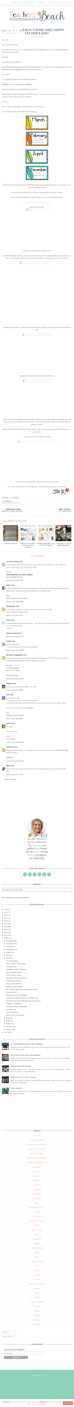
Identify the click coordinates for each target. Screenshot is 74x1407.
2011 (6, 1032)
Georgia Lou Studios (55, 1402)
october (37, 1275)
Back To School (37, 1153)
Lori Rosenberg (12, 561)
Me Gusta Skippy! (12, 961)
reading (37, 1288)
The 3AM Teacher (12, 668)
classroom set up (37, 1221)
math (37, 1257)
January (9, 1029)
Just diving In (10, 739)
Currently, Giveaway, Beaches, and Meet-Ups (22, 998)
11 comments (6, 501)
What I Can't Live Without (15, 1015)
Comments (8, 1336)
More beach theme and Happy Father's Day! (21, 989)
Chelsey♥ (9, 758)
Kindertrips (10, 606)
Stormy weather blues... (14, 972)
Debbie (9, 683)
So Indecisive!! (11, 1009)
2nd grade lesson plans (37, 1144)
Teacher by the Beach (18, 1402)
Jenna (8, 723)
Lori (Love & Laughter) (24, 84)
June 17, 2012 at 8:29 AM (14, 601)
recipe (37, 1293)
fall (37, 1234)
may (37, 1266)
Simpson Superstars (13, 633)
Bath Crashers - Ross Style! (15, 964)
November (10, 944)
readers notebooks (37, 1284)
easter (37, 1225)
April (8, 1021)
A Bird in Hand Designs (38, 1404)
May (8, 1018)
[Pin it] (20, 30)
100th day (37, 1135)
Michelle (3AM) (7, 84)
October (9, 947)
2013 (6, 935)
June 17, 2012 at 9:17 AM (14, 615)
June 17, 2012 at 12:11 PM (14, 679)
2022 (6, 915)
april (37, 1203)
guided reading (37, 1248)
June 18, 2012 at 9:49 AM (15, 761)
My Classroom (27, 2)
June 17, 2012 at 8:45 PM (14, 742)
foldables (37, 1239)
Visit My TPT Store (13, 670)
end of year (37, 1230)
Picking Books (11, 967)
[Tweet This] (9, 30)
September (10, 949)
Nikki (8, 766)
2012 (6, 938)
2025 (6, 909)
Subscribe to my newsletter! (14, 1350)
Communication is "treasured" (16, 1007)
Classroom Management (37, 1158)
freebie (37, 1243)
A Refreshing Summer (14, 981)
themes (37, 1315)
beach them (6, 503)
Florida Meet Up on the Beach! (17, 995)
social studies (37, 1302)
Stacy (8, 620)
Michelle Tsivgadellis (14, 655)
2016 (6, 926)
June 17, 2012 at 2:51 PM (14, 719)
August (9, 952)
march (37, 1252)
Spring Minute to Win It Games (23, 1077)
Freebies (41, 2)
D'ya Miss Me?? (11, 992)
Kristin (8, 641)
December (10, 941)
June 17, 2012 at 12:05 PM (15, 650)
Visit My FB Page (12, 675)
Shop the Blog (55, 2)
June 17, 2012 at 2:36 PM (14, 690)
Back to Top (68, 1403)
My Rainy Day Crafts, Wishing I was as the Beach (23, 1001)
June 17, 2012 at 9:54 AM (14, 636)
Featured (37, 1176)
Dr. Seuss (37, 1171)
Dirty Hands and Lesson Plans (17, 598)
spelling (37, 1306)
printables (15, 503)
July (7, 955)
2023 (6, 912)
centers (37, 1212)
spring (37, 1311)
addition (37, 1198)
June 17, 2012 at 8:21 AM (14, 580)
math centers (37, 1261)
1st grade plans (37, 1140)
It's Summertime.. (12, 1012)
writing (37, 1324)
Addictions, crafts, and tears (16, 969)
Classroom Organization (37, 1162)
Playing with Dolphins (13, 984)
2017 (6, 924)
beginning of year (37, 1207)
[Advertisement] (37, 799)
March (8, 1024)
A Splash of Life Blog (37, 1149)
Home (14, 2)
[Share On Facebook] (13, 30)
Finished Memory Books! (20, 1066)
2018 (6, 921)
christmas (37, 1216)
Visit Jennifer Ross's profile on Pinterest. (16, 898)
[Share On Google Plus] (16, 30)
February (9, 1026)
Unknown (9, 747)
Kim (7, 695)
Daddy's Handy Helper (14, 987)
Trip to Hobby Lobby (13, 975)
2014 (6, 932)
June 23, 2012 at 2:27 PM (14, 775)
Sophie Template (32, 1402)
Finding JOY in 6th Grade (15, 715)
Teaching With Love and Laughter (19, 575)
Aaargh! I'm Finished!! (13, 1004)
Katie (8, 585)
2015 (6, 929)
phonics (37, 1279)
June (8, 958)
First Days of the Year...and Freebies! (25, 1055)
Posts (6, 1332)
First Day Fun (15, 1088)
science (37, 1297)
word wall (37, 1320)
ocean (37, 1270)
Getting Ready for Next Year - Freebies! (26, 1044)
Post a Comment (10, 779)
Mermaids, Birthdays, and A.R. (16, 978)
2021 (6, 918)
